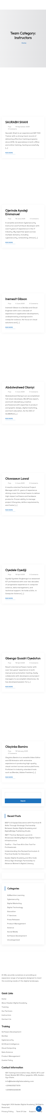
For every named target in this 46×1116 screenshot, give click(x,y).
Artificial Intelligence (10, 1044)
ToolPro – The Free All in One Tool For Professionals (20, 845)
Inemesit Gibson (16, 299)
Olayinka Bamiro (16, 746)
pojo (9, 127)
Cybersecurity (13, 899)
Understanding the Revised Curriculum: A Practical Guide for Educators (22, 852)
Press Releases (13, 919)
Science (10, 928)
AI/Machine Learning (15, 895)
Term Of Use (21, 1111)
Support (32, 1111)
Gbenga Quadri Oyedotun (23, 658)
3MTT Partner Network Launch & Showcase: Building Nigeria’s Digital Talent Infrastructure (22, 838)
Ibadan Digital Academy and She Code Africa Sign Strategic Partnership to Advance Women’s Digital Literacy (21, 861)
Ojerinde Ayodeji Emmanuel (16, 212)
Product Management (16, 924)
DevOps (5, 1036)
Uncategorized (13, 940)
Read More (9, 153)
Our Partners (7, 1011)
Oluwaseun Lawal (17, 478)
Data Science (7, 1052)
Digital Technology (15, 907)
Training (5, 1007)
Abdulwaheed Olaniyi (19, 387)
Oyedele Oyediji (15, 570)
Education (11, 911)
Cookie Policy (7, 1060)
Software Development (17, 936)
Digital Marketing (14, 903)
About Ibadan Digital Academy (14, 1003)
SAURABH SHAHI (16, 122)
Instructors (6, 1015)
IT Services (11, 915)
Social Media (12, 932)
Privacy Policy (7, 1111)
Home (24, 43)
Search (23, 801)
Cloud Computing (9, 1048)
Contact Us (6, 1019)
